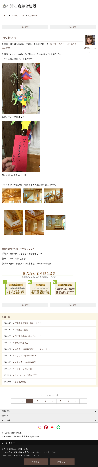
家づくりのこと (57, 44)
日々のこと (72, 44)
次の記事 (73, 27)
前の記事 (25, 27)
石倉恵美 (6, 48)
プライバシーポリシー (34, 452)
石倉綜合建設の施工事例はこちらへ (18, 249)
